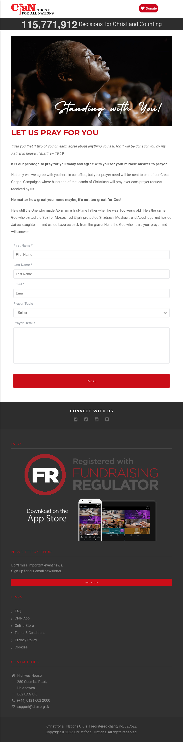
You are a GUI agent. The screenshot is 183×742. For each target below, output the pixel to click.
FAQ (18, 611)
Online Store (24, 625)
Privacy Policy (26, 640)
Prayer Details (24, 323)
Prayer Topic (23, 303)
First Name (23, 245)
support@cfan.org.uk (32, 707)
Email (18, 284)
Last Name (22, 265)
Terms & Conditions (30, 633)
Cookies (21, 647)
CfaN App (22, 618)
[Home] (32, 9)
